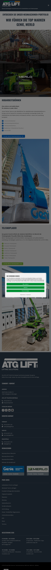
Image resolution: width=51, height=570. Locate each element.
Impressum (28, 294)
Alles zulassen (25, 284)
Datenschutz (22, 294)
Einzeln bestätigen (25, 290)
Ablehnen (25, 287)
